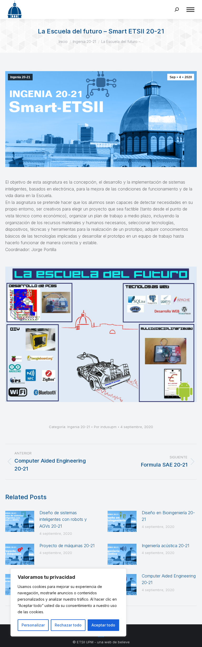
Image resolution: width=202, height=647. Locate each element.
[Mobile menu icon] (190, 9)
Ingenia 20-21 (20, 77)
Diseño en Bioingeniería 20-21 (168, 516)
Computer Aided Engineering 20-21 (169, 579)
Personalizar (33, 625)
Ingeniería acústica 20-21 (165, 545)
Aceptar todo (103, 625)
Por (105, 427)
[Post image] (19, 521)
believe (124, 642)
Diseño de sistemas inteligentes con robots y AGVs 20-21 (63, 519)
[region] (68, 602)
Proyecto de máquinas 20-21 (66, 545)
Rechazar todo (68, 625)
